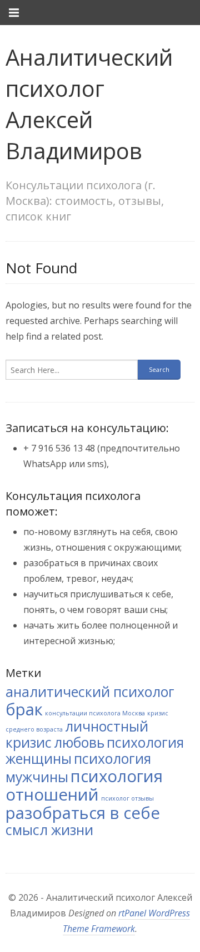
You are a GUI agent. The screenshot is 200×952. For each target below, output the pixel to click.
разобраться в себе (83, 813)
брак (24, 709)
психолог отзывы (127, 798)
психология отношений (84, 785)
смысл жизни (49, 830)
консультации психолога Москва (95, 713)
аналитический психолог (90, 692)
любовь (79, 742)
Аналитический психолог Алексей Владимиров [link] (89, 104)
